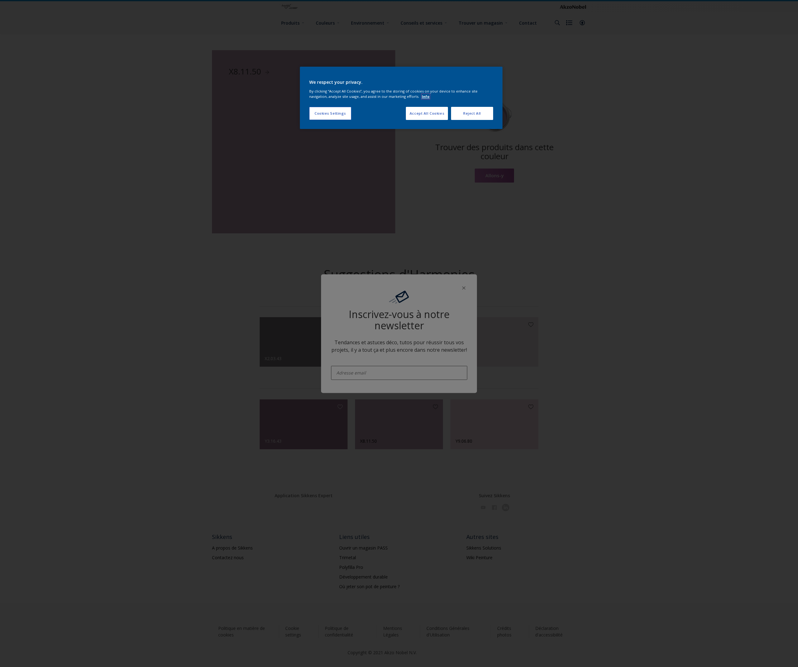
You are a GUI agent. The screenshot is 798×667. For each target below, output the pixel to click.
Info (426, 96)
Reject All (472, 113)
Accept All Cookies (427, 113)
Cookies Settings (330, 113)
